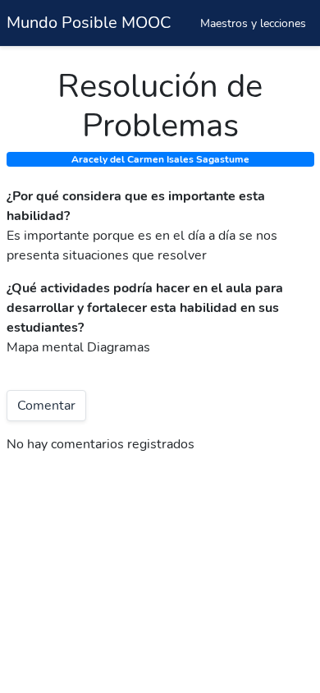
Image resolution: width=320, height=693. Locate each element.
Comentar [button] (46, 406)
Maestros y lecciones (253, 23)
